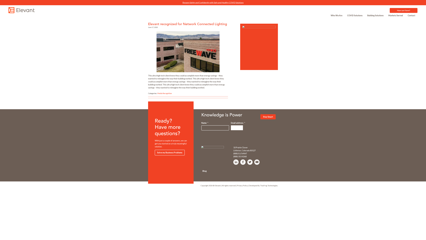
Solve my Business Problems (169, 152)
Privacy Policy (242, 185)
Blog (204, 171)
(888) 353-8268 (240, 156)
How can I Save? (403, 10)
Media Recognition (164, 93)
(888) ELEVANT (240, 153)
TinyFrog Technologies (269, 185)
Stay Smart (268, 117)
